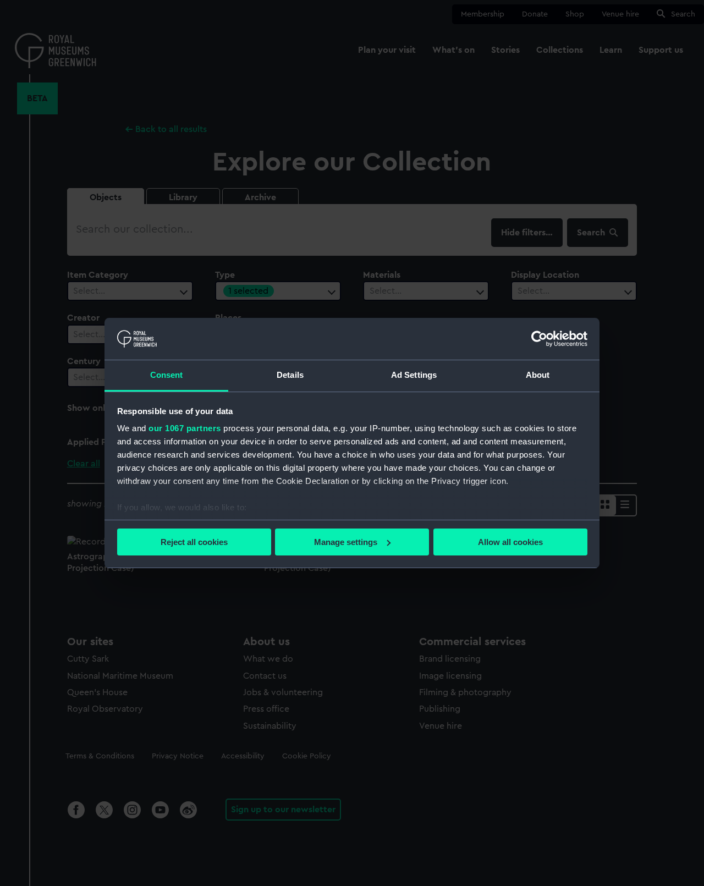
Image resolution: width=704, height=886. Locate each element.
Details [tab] (290, 374)
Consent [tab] (166, 374)
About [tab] (538, 374)
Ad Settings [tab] (414, 374)
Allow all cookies (510, 542)
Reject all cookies (194, 542)
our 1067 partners (184, 428)
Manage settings (345, 542)
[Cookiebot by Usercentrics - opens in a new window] (539, 339)
